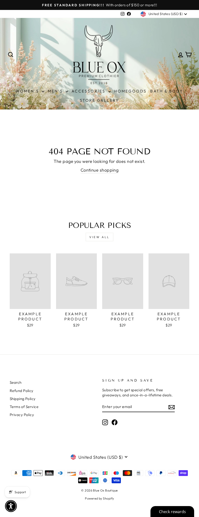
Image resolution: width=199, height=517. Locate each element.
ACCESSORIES (89, 91)
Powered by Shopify (99, 498)
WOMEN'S (28, 91)
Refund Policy (21, 390)
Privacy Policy (22, 414)
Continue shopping (100, 170)
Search (16, 382)
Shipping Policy (23, 398)
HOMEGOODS (130, 91)
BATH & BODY (166, 91)
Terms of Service (24, 406)
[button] (11, 506)
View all (99, 237)
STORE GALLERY (99, 100)
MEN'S (56, 91)
